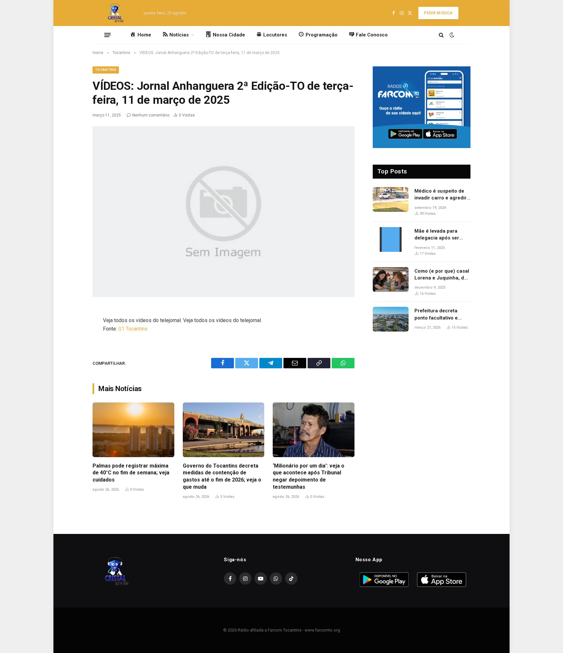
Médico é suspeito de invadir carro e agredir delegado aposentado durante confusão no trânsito (440, 195)
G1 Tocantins (133, 329)
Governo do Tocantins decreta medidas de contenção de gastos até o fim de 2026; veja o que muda (222, 476)
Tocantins (105, 70)
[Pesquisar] (441, 35)
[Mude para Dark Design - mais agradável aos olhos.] (451, 34)
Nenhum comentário (150, 115)
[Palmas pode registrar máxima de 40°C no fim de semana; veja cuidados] (133, 429)
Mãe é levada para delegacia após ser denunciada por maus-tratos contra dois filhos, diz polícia (440, 235)
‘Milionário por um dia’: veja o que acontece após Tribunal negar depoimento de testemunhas (308, 476)
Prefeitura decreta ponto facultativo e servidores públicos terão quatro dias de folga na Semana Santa (441, 314)
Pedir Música (438, 13)
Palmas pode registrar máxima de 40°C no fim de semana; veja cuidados (131, 473)
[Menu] (107, 34)
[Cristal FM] (116, 13)
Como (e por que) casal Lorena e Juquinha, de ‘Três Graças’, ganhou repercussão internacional (441, 275)
